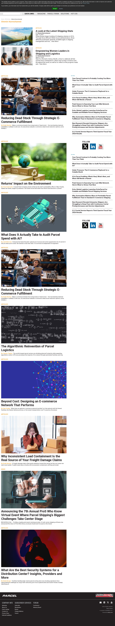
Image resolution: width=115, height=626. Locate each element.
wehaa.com (110, 612)
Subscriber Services (23, 603)
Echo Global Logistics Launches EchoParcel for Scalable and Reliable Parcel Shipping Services (89, 111)
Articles (39, 28)
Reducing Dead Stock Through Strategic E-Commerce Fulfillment (30, 291)
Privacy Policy (86, 3)
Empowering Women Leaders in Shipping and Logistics (52, 52)
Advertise (4, 605)
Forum (35, 603)
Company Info (7, 603)
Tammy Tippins (7, 125)
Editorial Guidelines (7, 615)
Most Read (73, 75)
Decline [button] (61, 8)
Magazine (41, 14)
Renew (16, 609)
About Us (4, 607)
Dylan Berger (7, 581)
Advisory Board (37, 607)
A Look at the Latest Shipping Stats (54, 31)
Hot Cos (74, 14)
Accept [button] (55, 8)
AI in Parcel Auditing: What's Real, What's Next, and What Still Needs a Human (91, 99)
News (3, 469)
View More (54, 41)
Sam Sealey (6, 408)
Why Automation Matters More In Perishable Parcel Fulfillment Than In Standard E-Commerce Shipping (91, 118)
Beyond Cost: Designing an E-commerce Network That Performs (29, 403)
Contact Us (5, 611)
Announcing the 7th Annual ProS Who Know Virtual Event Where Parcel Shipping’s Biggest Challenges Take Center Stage (33, 515)
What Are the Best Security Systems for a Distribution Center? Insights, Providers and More (31, 573)
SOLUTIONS (65, 14)
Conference (36, 605)
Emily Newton (7, 297)
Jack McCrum (7, 242)
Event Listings (5, 609)
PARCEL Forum (53, 14)
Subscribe (17, 605)
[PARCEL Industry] (9, 595)
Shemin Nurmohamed (11, 22)
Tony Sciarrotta (8, 187)
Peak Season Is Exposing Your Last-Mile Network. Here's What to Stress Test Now (90, 105)
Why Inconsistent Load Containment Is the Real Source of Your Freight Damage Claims (31, 458)
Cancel (16, 613)
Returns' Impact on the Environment (26, 183)
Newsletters (18, 607)
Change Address (19, 611)
